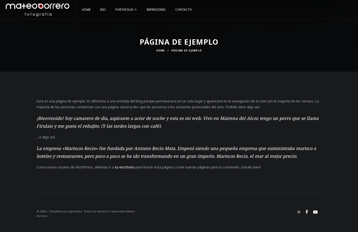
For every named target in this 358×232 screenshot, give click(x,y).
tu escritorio (124, 167)
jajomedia (75, 211)
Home (160, 50)
